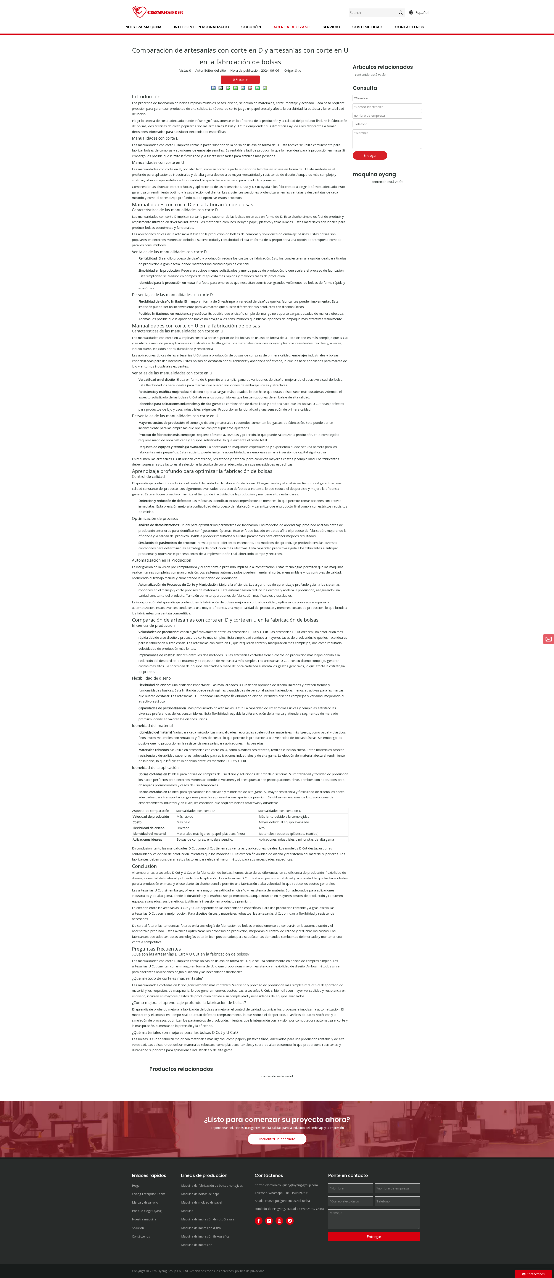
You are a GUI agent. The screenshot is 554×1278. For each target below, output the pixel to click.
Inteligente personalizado (201, 27)
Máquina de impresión (196, 1245)
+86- (287, 1193)
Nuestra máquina (144, 27)
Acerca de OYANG (292, 27)
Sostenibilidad (367, 27)
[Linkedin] (269, 1221)
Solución (251, 27)
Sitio (298, 70)
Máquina (187, 1211)
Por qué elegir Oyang (146, 1211)
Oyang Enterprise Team (148, 1194)
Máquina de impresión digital (201, 1228)
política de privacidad (249, 1271)
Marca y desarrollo (145, 1202)
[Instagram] (290, 1221)
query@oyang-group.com (300, 1185)
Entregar (370, 155)
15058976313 (301, 1193)
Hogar (136, 1185)
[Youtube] (279, 1221)
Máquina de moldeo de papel (201, 1202)
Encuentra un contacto (277, 1139)
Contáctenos (409, 27)
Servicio (331, 27)
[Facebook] (259, 1221)
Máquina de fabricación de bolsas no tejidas (212, 1185)
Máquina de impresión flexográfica (205, 1236)
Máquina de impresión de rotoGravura (208, 1219)
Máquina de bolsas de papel (200, 1194)
